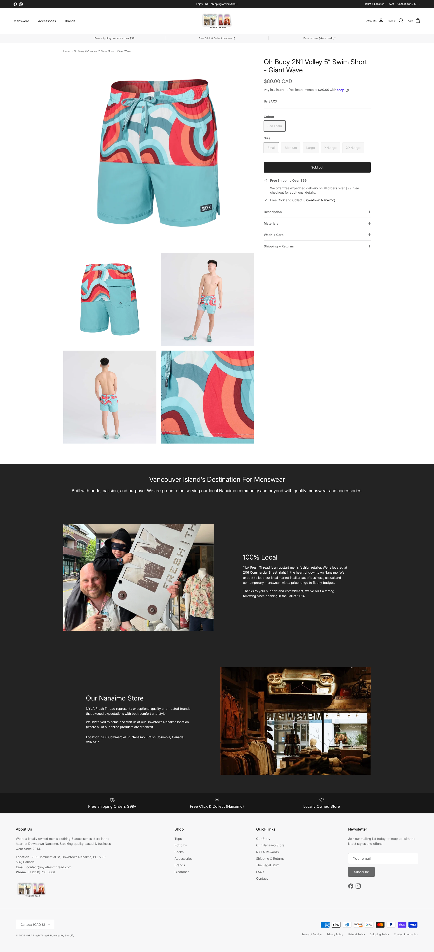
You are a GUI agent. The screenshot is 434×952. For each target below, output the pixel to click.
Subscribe (361, 872)
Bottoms (181, 845)
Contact (262, 878)
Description (273, 212)
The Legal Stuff (267, 865)
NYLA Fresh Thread (37, 935)
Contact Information (406, 934)
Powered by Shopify (62, 935)
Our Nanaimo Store (270, 845)
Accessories (47, 21)
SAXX (273, 101)
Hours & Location (374, 3)
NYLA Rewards (267, 852)
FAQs (391, 3)
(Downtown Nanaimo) (319, 200)
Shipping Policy (379, 934)
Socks (179, 852)
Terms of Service (311, 934)
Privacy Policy (335, 934)
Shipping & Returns (270, 858)
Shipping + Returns (279, 246)
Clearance (182, 872)
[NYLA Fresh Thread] (217, 21)
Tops (178, 838)
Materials (271, 223)
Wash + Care (273, 235)
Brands (70, 21)
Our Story (263, 838)
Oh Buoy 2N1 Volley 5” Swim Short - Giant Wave (102, 51)
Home (66, 51)
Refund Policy (356, 934)
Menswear (21, 21)
